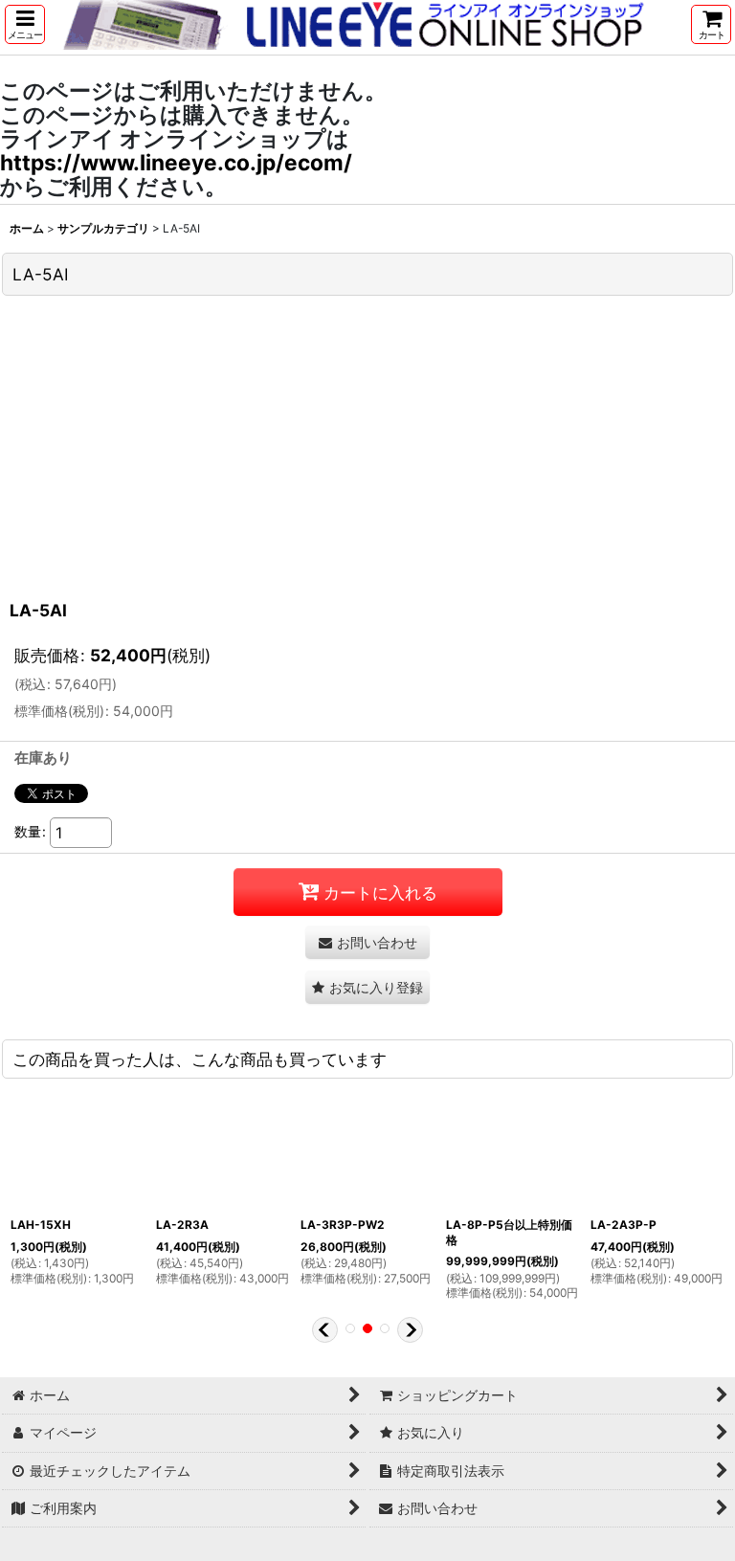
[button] (25, 24)
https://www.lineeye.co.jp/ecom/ (176, 162)
